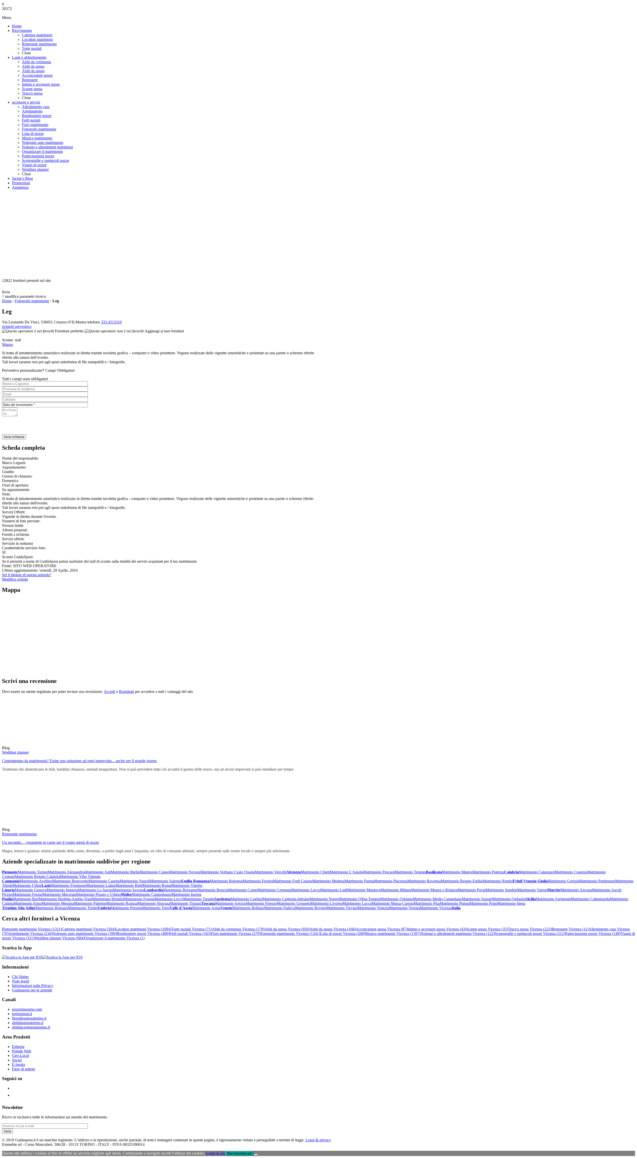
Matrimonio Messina (58, 903)
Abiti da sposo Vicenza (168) (333, 929)
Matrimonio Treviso (341, 908)
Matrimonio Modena (328, 881)
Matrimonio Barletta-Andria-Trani (65, 899)
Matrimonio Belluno (248, 908)
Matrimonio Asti (98, 872)
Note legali (20, 981)
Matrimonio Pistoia (455, 903)
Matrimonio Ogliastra (509, 899)
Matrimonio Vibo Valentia (80, 876)
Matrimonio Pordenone (597, 881)
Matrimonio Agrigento (553, 899)
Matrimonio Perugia (126, 908)
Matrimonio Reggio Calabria (37, 876)
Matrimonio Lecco (305, 890)
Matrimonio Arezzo (230, 903)
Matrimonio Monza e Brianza (434, 890)
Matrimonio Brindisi (108, 899)
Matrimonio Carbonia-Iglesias (286, 899)
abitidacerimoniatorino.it (31, 1027)
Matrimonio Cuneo (154, 872)
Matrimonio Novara (184, 872)
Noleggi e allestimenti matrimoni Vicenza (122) (458, 933)
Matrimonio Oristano (396, 899)
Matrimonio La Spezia (95, 890)
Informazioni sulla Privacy (32, 985)
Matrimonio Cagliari (247, 899)
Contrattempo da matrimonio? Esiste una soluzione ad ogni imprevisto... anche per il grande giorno (79, 761)
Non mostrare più (239, 1153)
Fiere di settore (23, 1069)
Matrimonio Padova (279, 908)
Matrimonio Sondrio (501, 890)
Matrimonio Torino (33, 872)
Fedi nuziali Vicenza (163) (190, 933)
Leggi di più (215, 1153)
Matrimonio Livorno (326, 903)
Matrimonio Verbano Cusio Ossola (227, 872)
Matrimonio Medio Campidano (437, 899)
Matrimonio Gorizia (563, 881)
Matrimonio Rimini (498, 881)
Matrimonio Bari (26, 899)
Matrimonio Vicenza (436, 908)
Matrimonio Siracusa (153, 903)
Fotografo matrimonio (32, 301)
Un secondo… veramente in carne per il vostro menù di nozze (50, 842)
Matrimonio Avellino (36, 881)
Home (7, 301)
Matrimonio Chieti (315, 872)
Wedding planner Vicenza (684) (59, 938)
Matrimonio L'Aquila (346, 872)
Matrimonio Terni (156, 908)
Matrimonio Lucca (357, 903)
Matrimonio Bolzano (51, 908)
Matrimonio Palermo (90, 903)
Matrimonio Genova (31, 890)
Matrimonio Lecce (168, 899)
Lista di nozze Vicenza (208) (342, 933)
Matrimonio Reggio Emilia (462, 881)
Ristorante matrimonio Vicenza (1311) (32, 929)
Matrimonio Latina (100, 885)
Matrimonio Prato (483, 903)
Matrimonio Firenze (261, 903)
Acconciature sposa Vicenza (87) (381, 929)
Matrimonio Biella (125, 872)
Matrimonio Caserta (104, 881)
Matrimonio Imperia (62, 890)
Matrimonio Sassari (477, 899)
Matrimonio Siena (511, 903)
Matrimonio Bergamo (180, 890)
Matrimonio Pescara (378, 872)
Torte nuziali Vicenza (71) (191, 929)
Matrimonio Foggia (139, 899)
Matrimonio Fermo (27, 894)
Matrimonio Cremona (274, 890)
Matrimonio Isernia (186, 894)
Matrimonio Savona (128, 890)
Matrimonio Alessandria (66, 872)
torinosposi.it (22, 1014)
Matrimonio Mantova (363, 890)
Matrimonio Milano (395, 890)
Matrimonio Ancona (576, 890)
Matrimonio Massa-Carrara (393, 903)
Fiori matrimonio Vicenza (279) (236, 933)
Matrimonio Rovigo (310, 908)
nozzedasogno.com (27, 1009)
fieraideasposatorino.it (29, 1018)
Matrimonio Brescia (212, 890)
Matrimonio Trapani (185, 903)
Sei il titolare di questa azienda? (26, 575)
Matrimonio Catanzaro (536, 872)
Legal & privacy (318, 1140)
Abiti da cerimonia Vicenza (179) (238, 929)
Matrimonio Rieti (128, 885)
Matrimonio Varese (532, 890)
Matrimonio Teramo (410, 872)
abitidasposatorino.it (27, 1023)
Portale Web (21, 1051)
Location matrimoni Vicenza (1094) (143, 929)
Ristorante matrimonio (19, 834)
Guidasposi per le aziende (32, 990)
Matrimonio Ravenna (424, 881)
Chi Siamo (20, 977)
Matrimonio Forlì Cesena (292, 881)
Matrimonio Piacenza (390, 881)
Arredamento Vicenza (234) (30, 933)
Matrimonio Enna (28, 903)
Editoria (18, 1046)
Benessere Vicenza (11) (570, 929)
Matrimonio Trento (83, 908)
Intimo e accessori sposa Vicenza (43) (436, 929)
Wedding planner (15, 752)
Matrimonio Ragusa (121, 903)
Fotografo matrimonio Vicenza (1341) (290, 933)
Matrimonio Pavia (471, 890)
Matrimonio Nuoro (324, 899)
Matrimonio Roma (156, 885)
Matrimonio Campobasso (151, 894)
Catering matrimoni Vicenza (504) (88, 929)
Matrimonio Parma (359, 881)
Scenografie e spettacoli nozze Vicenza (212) (530, 933)
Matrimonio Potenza (488, 872)
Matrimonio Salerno (165, 881)
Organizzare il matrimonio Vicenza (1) (114, 938)
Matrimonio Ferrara (257, 881)
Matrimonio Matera (457, 872)
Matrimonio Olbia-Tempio (359, 899)
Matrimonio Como (242, 890)
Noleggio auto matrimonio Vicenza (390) (84, 933)
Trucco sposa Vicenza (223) (530, 929)
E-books (18, 1064)
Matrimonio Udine (27, 885)
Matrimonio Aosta (206, 908)
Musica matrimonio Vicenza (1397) (393, 933)
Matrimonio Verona (404, 908)
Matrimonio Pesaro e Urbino (98, 894)
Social (17, 1060)
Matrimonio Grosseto (293, 903)
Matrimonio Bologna (226, 881)
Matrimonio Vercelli (270, 872)
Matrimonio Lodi (333, 890)
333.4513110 (111, 322)
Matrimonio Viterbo (186, 885)
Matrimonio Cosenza (570, 872)
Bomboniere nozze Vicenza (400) (143, 933)
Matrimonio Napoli (135, 881)
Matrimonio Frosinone (68, 885)
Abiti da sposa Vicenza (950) (287, 929)
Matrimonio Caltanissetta (590, 899)
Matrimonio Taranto (198, 899)
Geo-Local (20, 1055)
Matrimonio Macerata (59, 894)
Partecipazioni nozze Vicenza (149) (593, 933)
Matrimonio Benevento (70, 881)
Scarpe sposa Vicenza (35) (487, 929)
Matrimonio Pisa (427, 903)
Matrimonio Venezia (373, 908)
